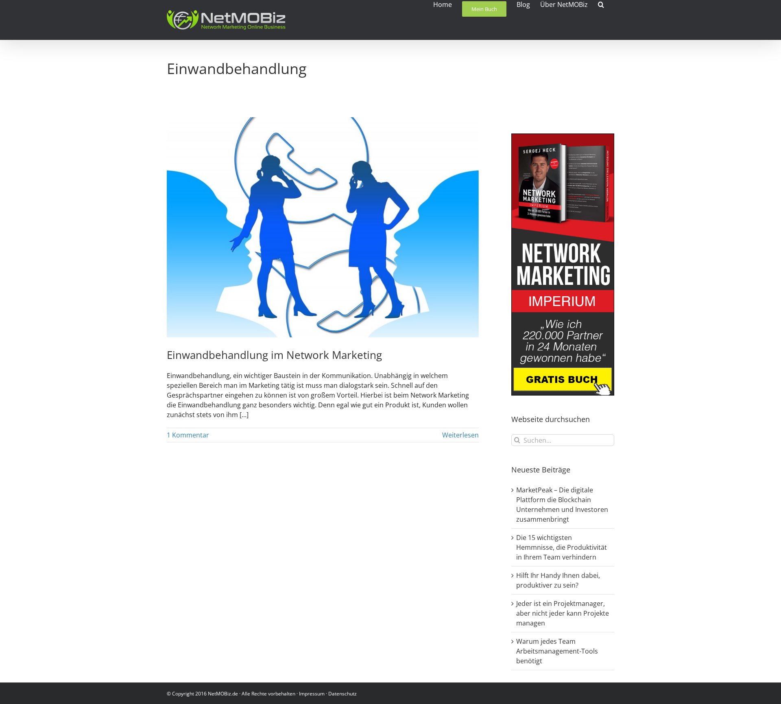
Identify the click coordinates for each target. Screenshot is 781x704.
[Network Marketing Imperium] (562, 138)
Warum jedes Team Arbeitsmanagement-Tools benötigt (557, 651)
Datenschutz (342, 693)
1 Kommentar (188, 435)
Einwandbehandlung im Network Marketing (274, 355)
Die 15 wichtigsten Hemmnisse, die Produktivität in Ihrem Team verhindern (561, 547)
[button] (601, 4)
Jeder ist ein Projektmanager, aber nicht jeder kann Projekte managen (562, 613)
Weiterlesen (460, 435)
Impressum (312, 693)
